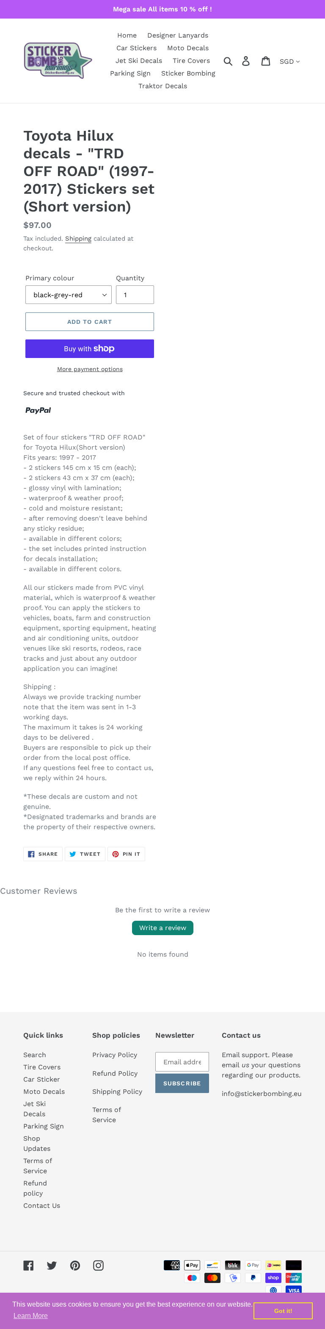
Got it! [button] (283, 1310)
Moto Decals (44, 1092)
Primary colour (49, 278)
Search (34, 1055)
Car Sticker (41, 1079)
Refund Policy (115, 1073)
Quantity (130, 278)
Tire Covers (42, 1067)
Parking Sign (43, 1126)
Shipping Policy (117, 1092)
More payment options (90, 369)
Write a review (162, 928)
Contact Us (41, 1206)
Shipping (78, 238)
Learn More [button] (31, 1315)
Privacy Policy (114, 1055)
